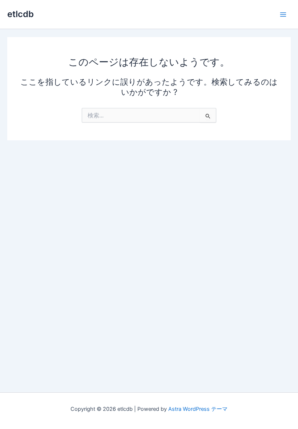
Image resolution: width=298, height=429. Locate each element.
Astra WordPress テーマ (197, 409)
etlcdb (20, 14)
